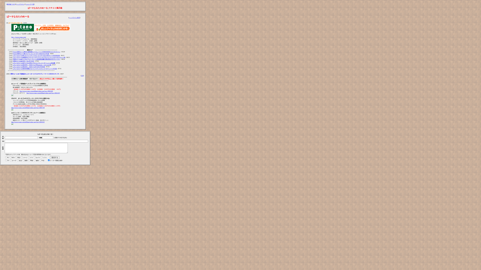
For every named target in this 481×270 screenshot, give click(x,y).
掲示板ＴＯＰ (11, 4)
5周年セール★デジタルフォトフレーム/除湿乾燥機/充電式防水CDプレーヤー (36, 59)
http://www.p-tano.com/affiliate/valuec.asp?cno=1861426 (36, 91)
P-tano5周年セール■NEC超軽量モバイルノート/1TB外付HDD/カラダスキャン (36, 51)
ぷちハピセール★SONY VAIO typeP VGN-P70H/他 (29, 67)
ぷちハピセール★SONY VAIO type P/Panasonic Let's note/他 (32, 65)
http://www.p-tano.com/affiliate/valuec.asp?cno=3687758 (28, 107)
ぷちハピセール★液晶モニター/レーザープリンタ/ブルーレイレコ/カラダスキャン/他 (39, 57)
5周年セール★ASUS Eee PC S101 (23, 61)
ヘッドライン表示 (74, 17)
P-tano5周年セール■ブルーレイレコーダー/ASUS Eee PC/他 (31, 53)
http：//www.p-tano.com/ (18, 37)
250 (82, 75)
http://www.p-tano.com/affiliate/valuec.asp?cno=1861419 (43, 93)
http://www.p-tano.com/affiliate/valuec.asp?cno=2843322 (28, 122)
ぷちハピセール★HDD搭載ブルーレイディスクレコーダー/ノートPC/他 (35, 68)
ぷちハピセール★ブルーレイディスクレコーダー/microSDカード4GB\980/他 (36, 55)
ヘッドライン (20, 4)
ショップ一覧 (30, 4)
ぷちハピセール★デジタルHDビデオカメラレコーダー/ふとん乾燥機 (34, 63)
